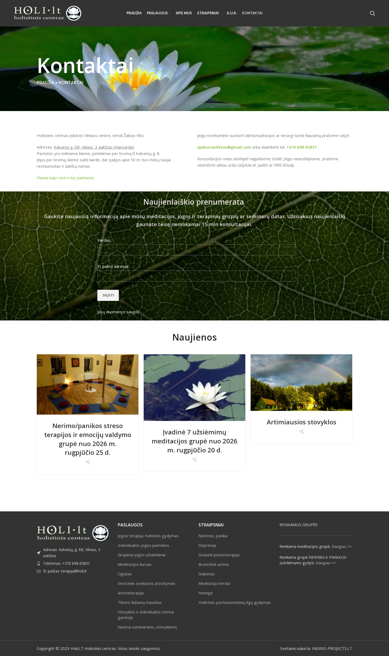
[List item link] (73, 563)
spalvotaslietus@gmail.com (224, 147)
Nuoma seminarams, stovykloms (147, 627)
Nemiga (205, 592)
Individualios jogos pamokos (143, 545)
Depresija (207, 545)
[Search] (372, 13)
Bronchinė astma (213, 564)
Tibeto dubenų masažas (140, 602)
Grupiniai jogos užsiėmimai (141, 554)
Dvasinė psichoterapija (218, 554)
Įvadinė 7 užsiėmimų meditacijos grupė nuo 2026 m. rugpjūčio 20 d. (194, 441)
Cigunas (125, 573)
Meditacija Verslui (214, 583)
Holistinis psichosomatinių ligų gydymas (234, 602)
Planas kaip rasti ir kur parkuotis (65, 177)
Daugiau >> (342, 546)
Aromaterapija (131, 592)
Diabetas (206, 573)
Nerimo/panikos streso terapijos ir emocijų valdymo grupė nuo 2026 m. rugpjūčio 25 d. (87, 439)
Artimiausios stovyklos (301, 422)
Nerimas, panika (212, 535)
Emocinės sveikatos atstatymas (146, 583)
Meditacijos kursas (135, 564)
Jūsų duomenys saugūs (118, 311)
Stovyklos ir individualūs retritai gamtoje (146, 614)
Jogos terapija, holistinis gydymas (148, 535)
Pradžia (45, 82)
